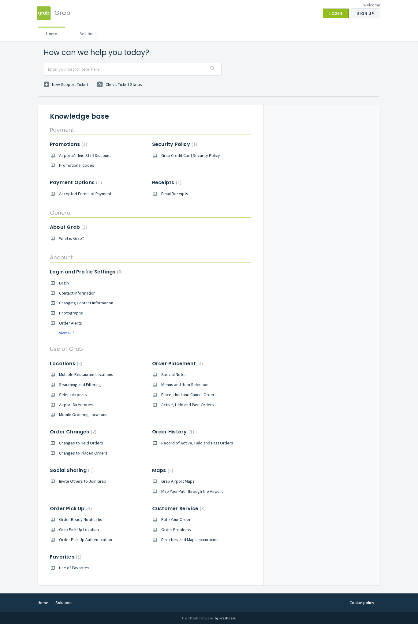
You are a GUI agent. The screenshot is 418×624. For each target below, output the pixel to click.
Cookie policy (361, 602)
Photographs (71, 313)
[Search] (212, 69)
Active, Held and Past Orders (187, 404)
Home (51, 33)
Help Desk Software (198, 618)
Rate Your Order (176, 519)
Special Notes (174, 374)
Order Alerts (70, 323)
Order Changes (72, 431)
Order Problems (176, 529)
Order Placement (177, 363)
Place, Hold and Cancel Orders (189, 394)
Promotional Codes (76, 165)
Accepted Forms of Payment (85, 193)
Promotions (68, 144)
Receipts (166, 182)
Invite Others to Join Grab (82, 481)
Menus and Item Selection (184, 384)
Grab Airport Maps (178, 481)
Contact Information (77, 293)
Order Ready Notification (82, 519)
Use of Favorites (74, 567)
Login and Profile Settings (85, 271)
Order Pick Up (70, 508)
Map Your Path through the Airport (192, 491)
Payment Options (75, 182)
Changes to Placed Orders (83, 453)
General (61, 213)
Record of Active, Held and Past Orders (197, 443)
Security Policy (174, 144)
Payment (62, 130)
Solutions (88, 33)
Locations (65, 363)
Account (61, 257)
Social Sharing (71, 470)
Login (64, 283)
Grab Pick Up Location (79, 529)
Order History (172, 431)
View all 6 (66, 333)
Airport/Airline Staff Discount (85, 155)
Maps (162, 470)
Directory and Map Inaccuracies (189, 539)
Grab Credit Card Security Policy (190, 155)
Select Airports (73, 394)
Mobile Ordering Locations (83, 414)
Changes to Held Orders (81, 443)
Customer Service (178, 508)
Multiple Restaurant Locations (86, 374)
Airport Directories (76, 404)
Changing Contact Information (86, 303)
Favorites (65, 556)
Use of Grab (66, 349)
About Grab (68, 227)
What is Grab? (71, 238)
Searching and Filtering (80, 384)
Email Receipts (174, 193)
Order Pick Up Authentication (85, 539)
